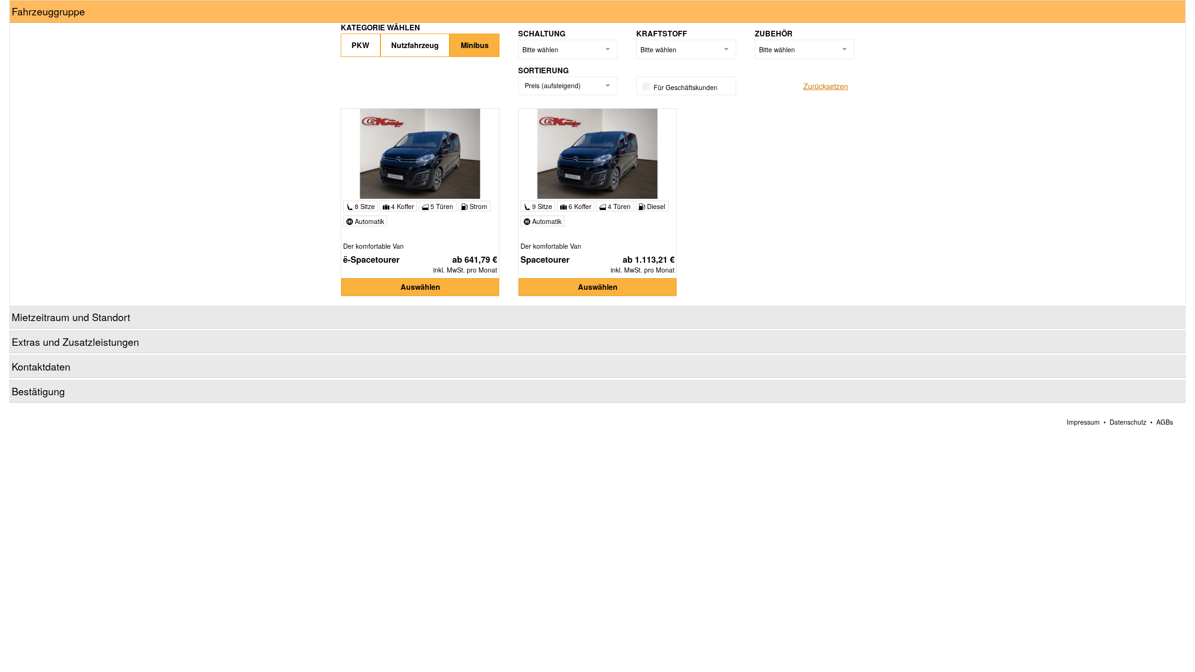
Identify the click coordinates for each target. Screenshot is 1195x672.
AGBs (1164, 422)
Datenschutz (1128, 422)
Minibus (475, 45)
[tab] (597, 11)
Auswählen (420, 286)
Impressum (1083, 422)
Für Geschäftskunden (685, 87)
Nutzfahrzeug (415, 45)
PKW (360, 45)
